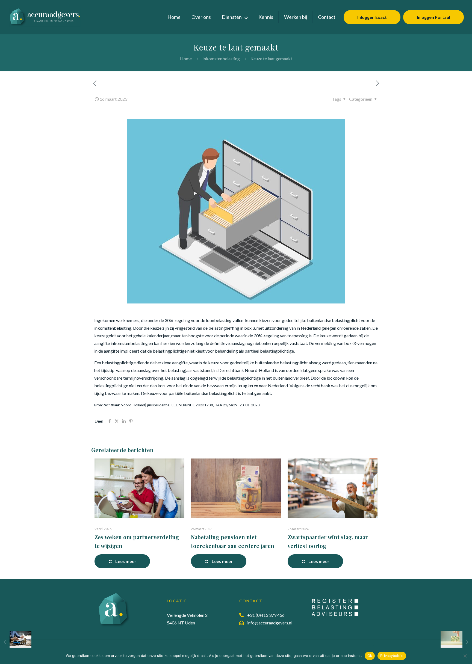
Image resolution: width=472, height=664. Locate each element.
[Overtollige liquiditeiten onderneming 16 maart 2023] (15, 642)
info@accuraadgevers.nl (269, 622)
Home (186, 58)
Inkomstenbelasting (221, 58)
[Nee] (465, 656)
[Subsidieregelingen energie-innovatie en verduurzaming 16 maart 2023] (456, 642)
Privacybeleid (391, 655)
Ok (369, 655)
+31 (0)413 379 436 (266, 615)
